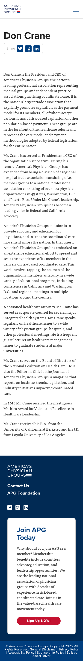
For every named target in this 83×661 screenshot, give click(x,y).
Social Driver (41, 656)
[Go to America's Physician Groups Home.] (32, 9)
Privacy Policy (69, 649)
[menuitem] (41, 487)
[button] (75, 9)
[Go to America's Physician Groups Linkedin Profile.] (26, 507)
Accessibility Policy (21, 653)
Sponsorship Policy (50, 653)
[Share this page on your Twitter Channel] (20, 48)
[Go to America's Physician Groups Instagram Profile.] (17, 507)
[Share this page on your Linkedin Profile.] (36, 48)
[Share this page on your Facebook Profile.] (28, 48)
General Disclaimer (43, 649)
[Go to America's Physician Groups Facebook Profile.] (9, 507)
